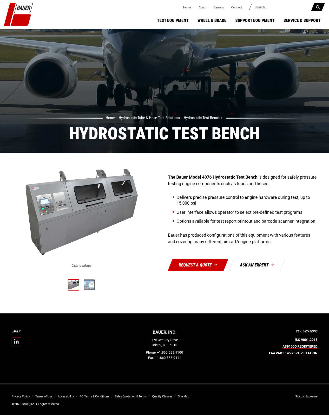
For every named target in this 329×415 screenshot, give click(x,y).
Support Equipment (255, 20)
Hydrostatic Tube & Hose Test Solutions (149, 118)
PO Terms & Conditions (94, 396)
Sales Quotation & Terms (131, 396)
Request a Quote (195, 264)
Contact (236, 7)
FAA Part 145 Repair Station (293, 353)
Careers (218, 7)
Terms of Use (43, 396)
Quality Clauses (162, 396)
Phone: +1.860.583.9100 (164, 352)
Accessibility (66, 396)
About (202, 7)
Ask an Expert (254, 264)
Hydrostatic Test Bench (202, 118)
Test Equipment (173, 20)
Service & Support (302, 20)
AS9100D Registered (300, 346)
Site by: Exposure (306, 396)
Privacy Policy (21, 396)
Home (187, 7)
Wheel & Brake (211, 20)
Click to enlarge (81, 265)
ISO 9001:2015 (306, 340)
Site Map (183, 396)
